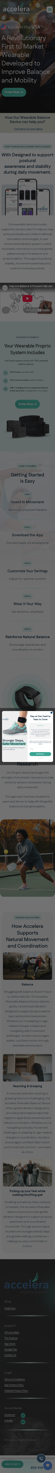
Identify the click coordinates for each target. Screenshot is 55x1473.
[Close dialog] (51, 713)
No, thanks (40, 758)
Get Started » (40, 754)
